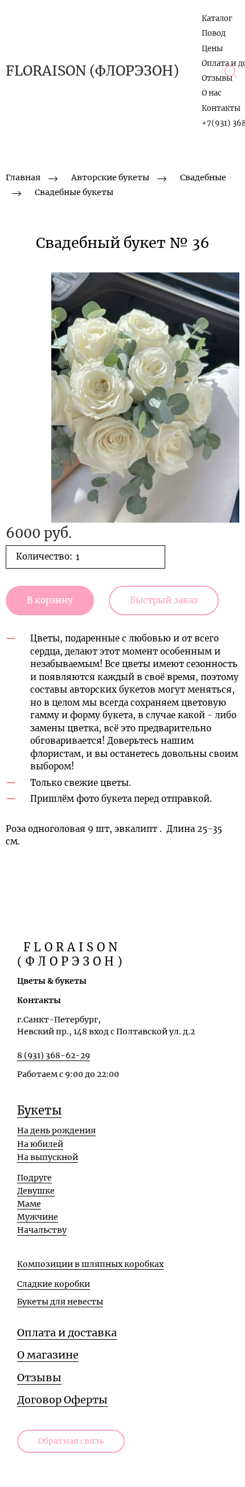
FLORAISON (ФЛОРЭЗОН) (92, 71)
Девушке (36, 1191)
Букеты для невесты (60, 1302)
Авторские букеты (110, 177)
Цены (212, 48)
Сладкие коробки (53, 1284)
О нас (212, 93)
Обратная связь (71, 1441)
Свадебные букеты (74, 192)
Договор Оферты (62, 1399)
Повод (214, 33)
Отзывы (217, 78)
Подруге (34, 1178)
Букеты (39, 1110)
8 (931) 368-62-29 (53, 1055)
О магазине (48, 1354)
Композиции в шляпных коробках (90, 1264)
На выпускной (47, 1157)
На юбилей (40, 1144)
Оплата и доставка (67, 1332)
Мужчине (37, 1217)
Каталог (217, 18)
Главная (23, 177)
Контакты (221, 108)
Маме (29, 1204)
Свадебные (203, 177)
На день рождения (56, 1130)
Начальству (42, 1230)
